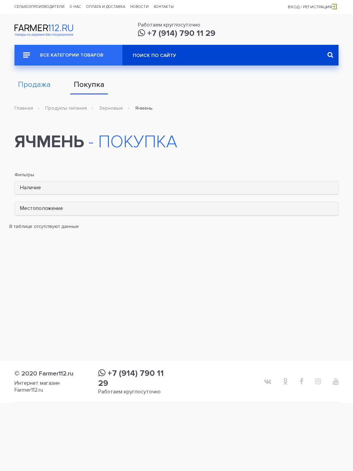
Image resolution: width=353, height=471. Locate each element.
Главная (23, 108)
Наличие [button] (30, 187)
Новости (139, 6)
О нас (75, 6)
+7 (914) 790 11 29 (180, 33)
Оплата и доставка (105, 6)
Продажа (34, 84)
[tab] (176, 188)
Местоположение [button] (41, 208)
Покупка (89, 84)
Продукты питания (66, 108)
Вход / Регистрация (310, 7)
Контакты (164, 6)
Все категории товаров (71, 55)
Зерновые (111, 108)
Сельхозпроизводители (39, 6)
